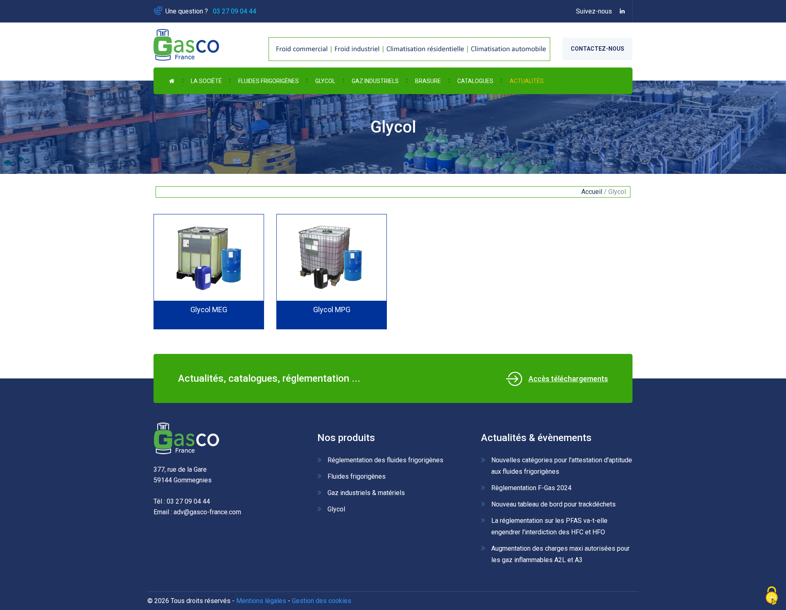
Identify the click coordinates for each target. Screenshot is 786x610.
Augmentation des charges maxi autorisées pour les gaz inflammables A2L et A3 (560, 554)
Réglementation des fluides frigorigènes (385, 460)
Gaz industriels (375, 81)
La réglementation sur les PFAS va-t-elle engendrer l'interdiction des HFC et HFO (549, 526)
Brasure (428, 81)
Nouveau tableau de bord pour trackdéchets (553, 504)
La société (206, 81)
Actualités (527, 81)
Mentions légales (261, 601)
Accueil (591, 192)
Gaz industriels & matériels (366, 493)
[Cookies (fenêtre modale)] (771, 596)
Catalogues (475, 81)
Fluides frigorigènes (268, 81)
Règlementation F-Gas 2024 (531, 488)
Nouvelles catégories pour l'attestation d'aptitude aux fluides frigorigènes (561, 465)
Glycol (325, 81)
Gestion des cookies (321, 601)
